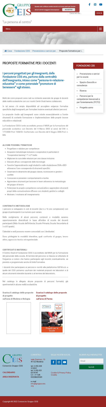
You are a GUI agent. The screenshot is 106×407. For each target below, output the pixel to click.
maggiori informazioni (51, 10)
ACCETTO (68, 9)
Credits (54, 375)
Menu (8, 29)
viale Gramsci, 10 (38, 359)
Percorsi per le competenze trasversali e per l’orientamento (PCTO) (88, 99)
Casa (9, 51)
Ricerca (83, 90)
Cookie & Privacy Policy (61, 373)
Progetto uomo (86, 107)
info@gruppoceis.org (38, 385)
